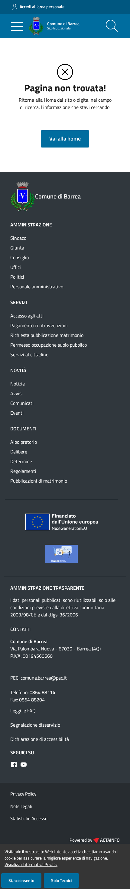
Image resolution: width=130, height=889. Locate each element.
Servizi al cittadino (29, 354)
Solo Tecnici (61, 880)
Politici (17, 276)
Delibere (18, 451)
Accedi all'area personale (42, 6)
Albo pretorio (23, 442)
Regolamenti (23, 471)
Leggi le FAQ (23, 710)
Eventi (17, 412)
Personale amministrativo (36, 286)
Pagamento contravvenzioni (39, 325)
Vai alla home (65, 138)
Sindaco (18, 238)
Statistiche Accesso (28, 818)
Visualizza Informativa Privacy (31, 864)
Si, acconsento (21, 880)
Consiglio (19, 257)
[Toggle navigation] (17, 26)
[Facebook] (14, 764)
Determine (21, 461)
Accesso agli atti (27, 315)
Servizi (18, 302)
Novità (18, 370)
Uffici (15, 267)
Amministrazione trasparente (47, 588)
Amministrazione (31, 224)
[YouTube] (23, 764)
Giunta (17, 247)
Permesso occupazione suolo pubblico (48, 344)
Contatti (20, 629)
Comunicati (22, 403)
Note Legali (21, 806)
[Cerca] (112, 26)
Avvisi (16, 393)
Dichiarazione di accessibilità (39, 739)
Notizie (17, 383)
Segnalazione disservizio (35, 724)
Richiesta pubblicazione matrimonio (46, 335)
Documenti (23, 428)
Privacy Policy (23, 793)
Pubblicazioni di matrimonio (38, 480)
